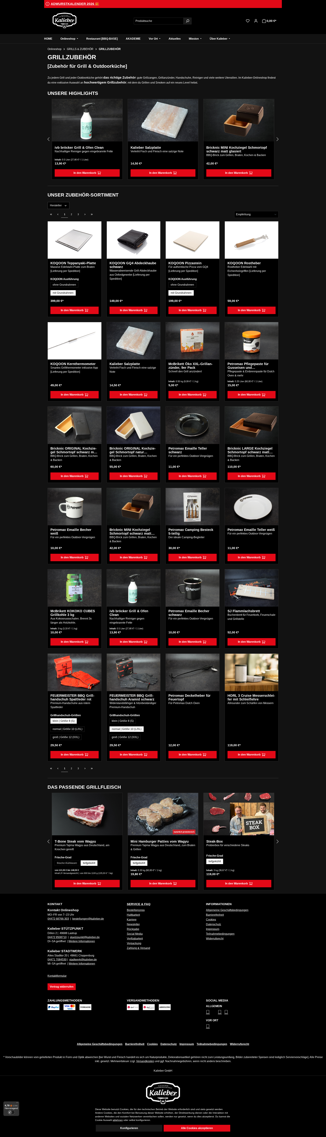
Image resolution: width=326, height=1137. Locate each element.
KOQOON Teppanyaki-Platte (73, 263)
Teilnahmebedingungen (220, 933)
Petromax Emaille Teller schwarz (187, 450)
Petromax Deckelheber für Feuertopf (189, 697)
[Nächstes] (277, 139)
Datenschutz (213, 924)
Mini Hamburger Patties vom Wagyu (160, 841)
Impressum (212, 929)
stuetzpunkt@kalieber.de (85, 937)
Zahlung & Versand (138, 948)
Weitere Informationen (81, 941)
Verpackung (134, 943)
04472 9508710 (57, 937)
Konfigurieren (129, 1128)
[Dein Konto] (256, 20)
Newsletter (133, 924)
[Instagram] (208, 1012)
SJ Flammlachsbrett (244, 611)
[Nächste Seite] (85, 214)
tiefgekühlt (89, 863)
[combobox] (159, 21)
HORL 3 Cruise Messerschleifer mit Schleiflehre (251, 697)
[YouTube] (226, 1012)
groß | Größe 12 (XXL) (66, 737)
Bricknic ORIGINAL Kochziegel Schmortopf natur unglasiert (133, 450)
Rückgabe (133, 929)
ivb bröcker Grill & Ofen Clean (79, 147)
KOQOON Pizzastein (185, 263)
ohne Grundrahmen (64, 284)
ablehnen (118, 1120)
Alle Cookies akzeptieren (197, 1128)
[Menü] (17, 1103)
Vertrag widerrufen (62, 986)
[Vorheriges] (48, 139)
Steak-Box (214, 841)
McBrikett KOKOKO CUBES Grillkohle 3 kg (72, 613)
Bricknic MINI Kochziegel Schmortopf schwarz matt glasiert (236, 149)
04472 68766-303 (58, 918)
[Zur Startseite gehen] (65, 20)
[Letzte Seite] (91, 214)
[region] (163, 139)
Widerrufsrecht (214, 938)
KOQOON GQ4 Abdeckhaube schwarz (133, 265)
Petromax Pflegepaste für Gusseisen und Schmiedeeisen (248, 365)
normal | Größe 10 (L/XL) (67, 729)
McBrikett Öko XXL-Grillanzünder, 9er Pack (190, 365)
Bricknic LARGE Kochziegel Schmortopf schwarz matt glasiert (250, 450)
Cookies (211, 919)
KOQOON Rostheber (244, 263)
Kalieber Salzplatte (146, 147)
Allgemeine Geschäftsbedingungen (227, 910)
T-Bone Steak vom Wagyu (75, 841)
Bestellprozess (136, 910)
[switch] (11, 1112)
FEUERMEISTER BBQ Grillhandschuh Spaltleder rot (72, 697)
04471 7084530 (57, 959)
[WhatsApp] (208, 1026)
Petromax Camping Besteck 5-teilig (190, 531)
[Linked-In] (220, 1012)
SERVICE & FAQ (138, 904)
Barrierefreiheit (215, 914)
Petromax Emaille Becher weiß (70, 531)
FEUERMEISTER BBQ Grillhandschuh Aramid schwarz (132, 697)
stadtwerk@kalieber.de (83, 959)
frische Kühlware (68, 864)
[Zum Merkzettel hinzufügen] (117, 104)
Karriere (132, 919)
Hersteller (56, 205)
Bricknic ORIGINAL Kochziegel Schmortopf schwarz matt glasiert (74, 450)
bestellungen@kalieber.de (88, 918)
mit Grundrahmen (63, 292)
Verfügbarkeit (135, 938)
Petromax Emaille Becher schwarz (188, 613)
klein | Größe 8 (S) (64, 720)
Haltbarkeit (133, 914)
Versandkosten (145, 1061)
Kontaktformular (57, 975)
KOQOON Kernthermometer (73, 364)
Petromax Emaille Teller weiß (251, 530)
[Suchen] (187, 21)
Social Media (135, 933)
